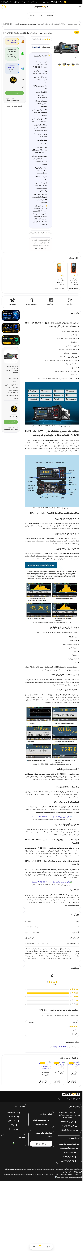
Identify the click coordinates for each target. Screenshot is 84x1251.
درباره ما (12, 1125)
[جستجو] (4, 7)
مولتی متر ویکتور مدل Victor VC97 (74, 1073)
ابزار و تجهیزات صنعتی (74, 24)
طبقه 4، (70, 1118)
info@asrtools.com (66, 1130)
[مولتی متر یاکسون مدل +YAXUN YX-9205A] (59, 268)
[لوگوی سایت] (41, 7)
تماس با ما (12, 1129)
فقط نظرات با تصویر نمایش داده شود (66, 1015)
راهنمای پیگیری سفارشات (67, 1148)
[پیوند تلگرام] (36, 248)
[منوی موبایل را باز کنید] (80, 7)
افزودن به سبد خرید (14, 93)
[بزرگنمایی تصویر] (75, 57)
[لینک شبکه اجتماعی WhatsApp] (39, 248)
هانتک (58, 323)
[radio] (13, 80)
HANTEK (29, 323)
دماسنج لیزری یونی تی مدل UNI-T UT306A (45, 1074)
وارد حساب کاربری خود (59, 1047)
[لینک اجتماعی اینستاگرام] (45, 248)
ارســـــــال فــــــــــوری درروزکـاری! (11, 41)
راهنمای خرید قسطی (67, 1157)
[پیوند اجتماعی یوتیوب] (42, 248)
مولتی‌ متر (15, 395)
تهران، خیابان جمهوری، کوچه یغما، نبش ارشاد (67, 1113)
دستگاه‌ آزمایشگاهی (60, 24)
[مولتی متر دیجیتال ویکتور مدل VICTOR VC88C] (74, 268)
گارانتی (22, 80)
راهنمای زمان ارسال (67, 1152)
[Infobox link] (70, 301)
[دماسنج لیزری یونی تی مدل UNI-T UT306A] (45, 1065)
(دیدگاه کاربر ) (36, 39)
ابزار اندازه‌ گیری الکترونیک (45, 24)
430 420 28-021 (66, 1126)
